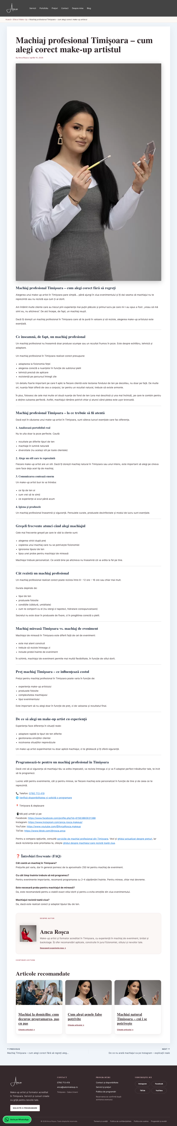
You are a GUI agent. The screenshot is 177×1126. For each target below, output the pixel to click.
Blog (89, 8)
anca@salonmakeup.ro (67, 1087)
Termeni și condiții (101, 1121)
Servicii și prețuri (103, 1087)
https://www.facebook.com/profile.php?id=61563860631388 (62, 818)
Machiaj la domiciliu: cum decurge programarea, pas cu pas (38, 1019)
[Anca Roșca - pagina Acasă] (30, 1082)
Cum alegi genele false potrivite (85, 1016)
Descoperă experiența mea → (53, 948)
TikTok (142, 1090)
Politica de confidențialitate (120, 1121)
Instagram (142, 1084)
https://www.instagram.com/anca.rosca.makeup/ (55, 822)
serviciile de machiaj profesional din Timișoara (82, 838)
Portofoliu (44, 8)
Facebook (159, 1084)
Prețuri (55, 8)
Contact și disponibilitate (107, 1082)
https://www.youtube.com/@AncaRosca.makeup (54, 826)
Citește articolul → (26, 1030)
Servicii (32, 8)
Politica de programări (106, 1091)
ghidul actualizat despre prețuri (135, 838)
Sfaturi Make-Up (20, 19)
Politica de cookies (141, 1121)
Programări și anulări (159, 1121)
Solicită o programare (25, 1108)
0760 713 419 (37, 793)
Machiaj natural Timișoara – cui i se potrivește (132, 1019)
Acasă (8, 19)
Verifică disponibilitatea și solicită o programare (45, 797)
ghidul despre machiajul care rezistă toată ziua (89, 843)
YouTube (159, 1090)
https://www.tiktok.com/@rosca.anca (44, 830)
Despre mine (77, 8)
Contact (64, 8)
